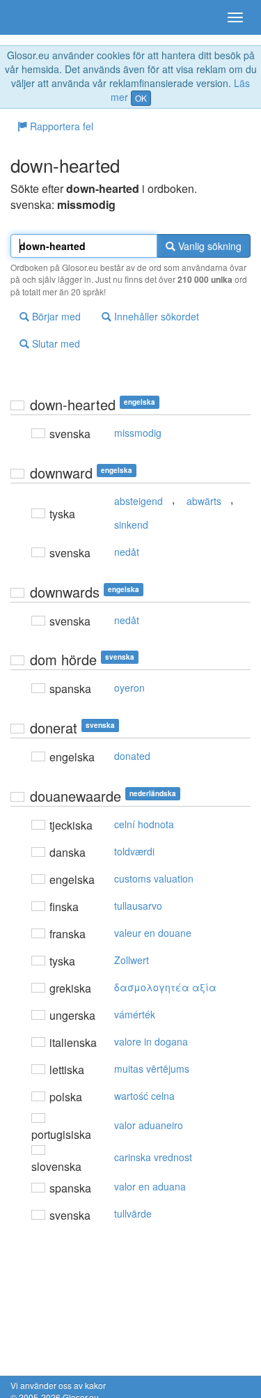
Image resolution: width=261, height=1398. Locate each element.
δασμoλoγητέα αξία (165, 987)
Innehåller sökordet (155, 316)
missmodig (137, 433)
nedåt (126, 552)
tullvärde (133, 1213)
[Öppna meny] (235, 17)
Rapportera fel (60, 126)
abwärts (204, 501)
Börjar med (55, 316)
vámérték (134, 1014)
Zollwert (131, 960)
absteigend (138, 501)
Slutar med (54, 343)
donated (132, 756)
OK (141, 98)
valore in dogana (151, 1041)
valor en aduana (150, 1186)
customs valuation (153, 878)
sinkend (131, 524)
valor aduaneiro (148, 1125)
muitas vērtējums (151, 1068)
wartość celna (144, 1096)
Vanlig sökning (208, 246)
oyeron (129, 687)
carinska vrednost (153, 1157)
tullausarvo (138, 905)
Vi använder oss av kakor (58, 1385)
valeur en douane (152, 933)
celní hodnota (144, 824)
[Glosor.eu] (34, 17)
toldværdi (134, 851)
